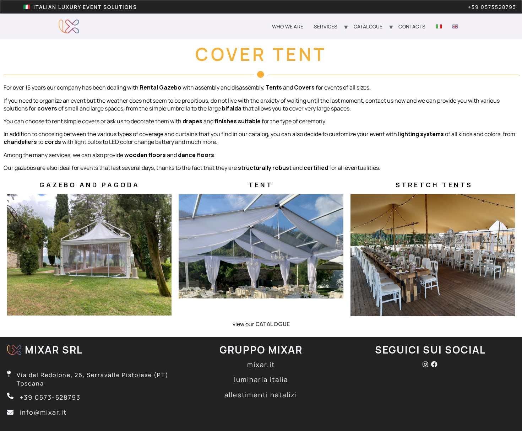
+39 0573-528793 (50, 397)
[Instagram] (427, 364)
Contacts (411, 26)
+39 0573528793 (492, 7)
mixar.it (261, 364)
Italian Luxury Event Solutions (85, 7)
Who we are (287, 26)
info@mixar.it (43, 412)
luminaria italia (261, 379)
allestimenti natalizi (260, 394)
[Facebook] (434, 364)
